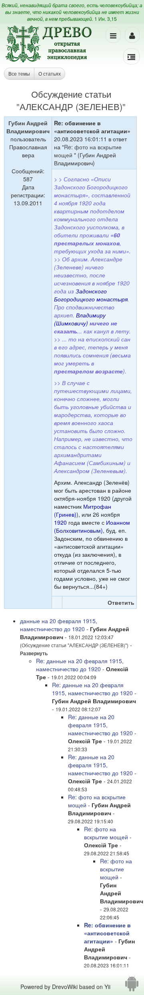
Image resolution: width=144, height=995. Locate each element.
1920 (60, 522)
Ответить (121, 602)
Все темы (19, 73)
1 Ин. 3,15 (105, 18)
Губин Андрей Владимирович (28, 127)
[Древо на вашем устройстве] (131, 987)
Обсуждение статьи (71, 94)
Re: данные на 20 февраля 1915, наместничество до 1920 (80, 665)
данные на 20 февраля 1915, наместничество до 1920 (58, 625)
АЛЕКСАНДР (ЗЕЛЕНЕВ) (71, 106)
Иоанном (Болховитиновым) (92, 526)
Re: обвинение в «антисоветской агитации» (107, 933)
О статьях (49, 73)
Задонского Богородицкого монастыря (91, 295)
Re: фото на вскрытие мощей (107, 833)
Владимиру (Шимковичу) (80, 319)
